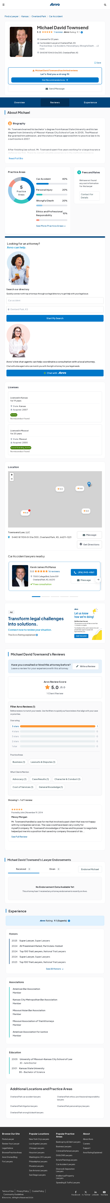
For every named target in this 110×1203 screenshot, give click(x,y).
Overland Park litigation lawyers (24, 1106)
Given (54, 869)
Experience (90, 102)
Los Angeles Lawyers (38, 1143)
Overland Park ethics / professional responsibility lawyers (78, 1098)
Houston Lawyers (36, 1152)
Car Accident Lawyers (65, 1164)
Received (23, 869)
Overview (19, 102)
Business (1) (19, 762)
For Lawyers (7, 1161)
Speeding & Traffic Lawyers (68, 1182)
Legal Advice (7, 1148)
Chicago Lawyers (36, 1148)
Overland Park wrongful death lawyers (26, 1112)
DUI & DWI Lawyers (64, 1155)
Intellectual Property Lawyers (65, 1176)
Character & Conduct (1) (67, 779)
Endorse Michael (90, 869)
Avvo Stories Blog (9, 1157)
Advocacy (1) (19, 779)
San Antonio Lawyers (38, 1170)
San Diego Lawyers (37, 1175)
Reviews (55, 102)
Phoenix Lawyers (36, 1166)
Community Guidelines (13, 1194)
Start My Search (55, 318)
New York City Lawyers (39, 1139)
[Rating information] (82, 32)
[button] (55, 79)
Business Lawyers (63, 1146)
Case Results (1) (40, 779)
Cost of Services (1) (23, 787)
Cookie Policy (38, 1191)
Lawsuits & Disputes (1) (43, 762)
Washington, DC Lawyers (40, 1157)
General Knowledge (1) (51, 787)
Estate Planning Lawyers (66, 1160)
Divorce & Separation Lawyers (65, 1170)
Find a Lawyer (8, 1139)
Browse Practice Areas (12, 1152)
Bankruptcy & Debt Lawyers (68, 1142)
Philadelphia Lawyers (38, 1161)
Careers (86, 1143)
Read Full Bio (16, 158)
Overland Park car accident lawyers (25, 1096)
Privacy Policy (23, 1191)
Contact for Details (87, 196)
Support (86, 1148)
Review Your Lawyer (10, 1143)
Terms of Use (8, 1191)
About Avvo (88, 1139)
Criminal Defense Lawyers (67, 1151)
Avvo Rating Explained (92, 1152)
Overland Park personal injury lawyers (73, 1106)
